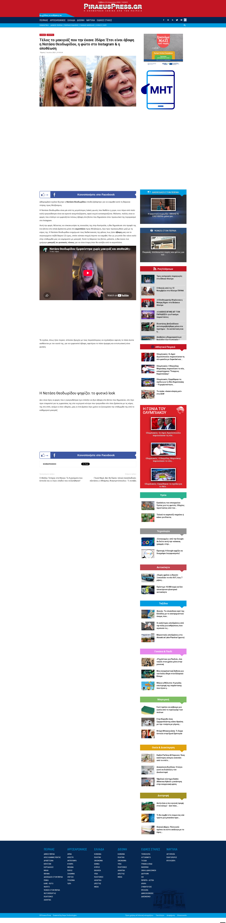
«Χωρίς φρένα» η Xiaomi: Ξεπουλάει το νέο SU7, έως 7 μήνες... (169, 577)
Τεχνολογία (163, 531)
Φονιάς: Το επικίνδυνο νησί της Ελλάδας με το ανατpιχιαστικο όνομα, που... (170, 613)
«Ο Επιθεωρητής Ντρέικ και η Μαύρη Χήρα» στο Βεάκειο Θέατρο (169, 302)
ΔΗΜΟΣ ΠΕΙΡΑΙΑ (56, 25)
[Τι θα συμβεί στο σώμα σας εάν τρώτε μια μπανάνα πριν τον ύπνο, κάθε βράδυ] (147, 818)
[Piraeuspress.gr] (113, 7)
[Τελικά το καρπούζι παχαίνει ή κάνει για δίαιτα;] (147, 517)
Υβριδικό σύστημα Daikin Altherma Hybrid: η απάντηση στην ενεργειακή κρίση (169, 781)
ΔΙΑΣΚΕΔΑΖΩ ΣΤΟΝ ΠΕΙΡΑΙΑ (165, 192)
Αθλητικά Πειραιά (165, 347)
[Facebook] (164, 20)
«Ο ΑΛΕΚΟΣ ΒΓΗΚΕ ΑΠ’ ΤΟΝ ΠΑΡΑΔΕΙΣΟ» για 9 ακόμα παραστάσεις (168, 314)
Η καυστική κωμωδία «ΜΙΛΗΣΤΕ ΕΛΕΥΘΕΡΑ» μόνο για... (163, 215)
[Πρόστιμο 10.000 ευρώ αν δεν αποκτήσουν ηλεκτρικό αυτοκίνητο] (147, 590)
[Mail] (168, 20)
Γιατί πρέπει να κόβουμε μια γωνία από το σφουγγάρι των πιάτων (170, 709)
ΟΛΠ (104, 25)
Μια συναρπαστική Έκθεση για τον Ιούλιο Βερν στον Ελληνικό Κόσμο (170, 673)
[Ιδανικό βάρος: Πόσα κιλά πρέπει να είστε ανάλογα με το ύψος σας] (147, 830)
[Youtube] (181, 20)
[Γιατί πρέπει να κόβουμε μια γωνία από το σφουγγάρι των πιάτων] (147, 710)
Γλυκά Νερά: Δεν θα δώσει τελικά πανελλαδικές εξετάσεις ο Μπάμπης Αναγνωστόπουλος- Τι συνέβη (113, 479)
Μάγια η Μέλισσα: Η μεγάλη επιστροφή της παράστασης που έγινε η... (169, 685)
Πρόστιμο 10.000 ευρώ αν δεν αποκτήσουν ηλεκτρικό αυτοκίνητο (170, 589)
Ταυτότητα (160, 915)
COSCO (99, 25)
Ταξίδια (163, 603)
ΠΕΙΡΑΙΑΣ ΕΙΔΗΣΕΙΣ (71, 25)
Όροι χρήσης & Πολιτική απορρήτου (139, 915)
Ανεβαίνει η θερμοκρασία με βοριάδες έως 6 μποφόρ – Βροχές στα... (169, 339)
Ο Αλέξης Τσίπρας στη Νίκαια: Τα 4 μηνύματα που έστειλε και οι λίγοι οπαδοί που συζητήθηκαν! (61, 479)
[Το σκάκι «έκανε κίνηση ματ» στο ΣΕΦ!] (147, 394)
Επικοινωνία (182, 915)
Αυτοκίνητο (163, 567)
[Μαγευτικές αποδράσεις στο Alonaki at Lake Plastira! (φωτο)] (147, 638)
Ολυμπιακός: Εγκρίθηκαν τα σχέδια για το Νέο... (163, 485)
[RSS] (172, 20)
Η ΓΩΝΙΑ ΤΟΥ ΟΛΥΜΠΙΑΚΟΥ (154, 411)
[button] (185, 27)
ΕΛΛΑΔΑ (71, 20)
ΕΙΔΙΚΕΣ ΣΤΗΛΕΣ (104, 20)
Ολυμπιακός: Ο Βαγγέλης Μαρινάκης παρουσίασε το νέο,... (163, 459)
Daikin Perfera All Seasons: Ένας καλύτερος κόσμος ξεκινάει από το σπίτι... (171, 757)
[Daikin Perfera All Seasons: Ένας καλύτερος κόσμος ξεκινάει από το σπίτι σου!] (147, 758)
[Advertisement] (87, 320)
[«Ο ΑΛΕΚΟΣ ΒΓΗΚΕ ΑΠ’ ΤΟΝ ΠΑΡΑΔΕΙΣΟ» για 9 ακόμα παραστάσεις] (147, 315)
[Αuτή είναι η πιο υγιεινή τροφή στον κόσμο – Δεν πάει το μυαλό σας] (147, 806)
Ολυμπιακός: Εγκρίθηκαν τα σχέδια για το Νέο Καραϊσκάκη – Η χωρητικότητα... (170, 382)
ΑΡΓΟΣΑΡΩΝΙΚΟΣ (58, 20)
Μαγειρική (163, 699)
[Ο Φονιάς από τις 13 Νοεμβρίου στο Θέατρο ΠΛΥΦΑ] (147, 291)
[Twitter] (177, 20)
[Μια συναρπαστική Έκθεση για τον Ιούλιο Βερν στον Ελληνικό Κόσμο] (147, 674)
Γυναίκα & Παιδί (163, 651)
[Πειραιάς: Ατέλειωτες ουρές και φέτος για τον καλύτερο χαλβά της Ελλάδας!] (163, 242)
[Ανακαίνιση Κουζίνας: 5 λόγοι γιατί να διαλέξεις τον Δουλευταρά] (147, 770)
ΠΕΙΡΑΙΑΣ (43, 20)
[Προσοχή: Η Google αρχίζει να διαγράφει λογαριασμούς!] (147, 553)
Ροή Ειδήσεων (165, 269)
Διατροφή (163, 795)
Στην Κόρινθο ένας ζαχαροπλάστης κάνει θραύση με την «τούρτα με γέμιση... (170, 721)
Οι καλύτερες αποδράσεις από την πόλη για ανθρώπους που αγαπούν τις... (170, 625)
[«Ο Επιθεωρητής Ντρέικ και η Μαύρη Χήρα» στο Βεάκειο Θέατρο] (147, 303)
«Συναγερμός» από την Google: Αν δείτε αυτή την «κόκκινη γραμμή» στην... (170, 541)
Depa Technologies (69, 915)
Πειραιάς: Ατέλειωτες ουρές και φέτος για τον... (163, 253)
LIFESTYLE (50, 35)
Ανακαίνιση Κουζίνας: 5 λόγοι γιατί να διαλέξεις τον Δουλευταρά (169, 769)
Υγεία (163, 495)
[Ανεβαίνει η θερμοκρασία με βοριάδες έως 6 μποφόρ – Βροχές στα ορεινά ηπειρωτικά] (147, 340)
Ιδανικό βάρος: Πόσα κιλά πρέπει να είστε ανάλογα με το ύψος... (170, 829)
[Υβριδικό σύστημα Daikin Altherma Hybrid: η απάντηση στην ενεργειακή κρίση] (147, 782)
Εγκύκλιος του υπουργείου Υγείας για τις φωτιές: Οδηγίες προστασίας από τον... (170, 505)
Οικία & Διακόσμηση (163, 747)
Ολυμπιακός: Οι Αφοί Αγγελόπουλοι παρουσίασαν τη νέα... (163, 434)
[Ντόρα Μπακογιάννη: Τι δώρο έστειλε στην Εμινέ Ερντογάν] (147, 734)
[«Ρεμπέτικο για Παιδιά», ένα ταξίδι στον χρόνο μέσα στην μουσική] (147, 662)
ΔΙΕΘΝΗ (80, 20)
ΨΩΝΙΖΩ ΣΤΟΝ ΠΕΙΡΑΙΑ (165, 231)
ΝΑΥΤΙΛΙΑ (90, 20)
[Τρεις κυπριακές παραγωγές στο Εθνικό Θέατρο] (147, 279)
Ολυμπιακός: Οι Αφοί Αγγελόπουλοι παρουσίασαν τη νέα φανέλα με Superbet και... (170, 356)
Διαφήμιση (171, 915)
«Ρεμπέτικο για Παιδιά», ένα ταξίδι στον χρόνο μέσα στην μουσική (169, 661)
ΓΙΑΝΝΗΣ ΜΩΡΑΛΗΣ (87, 25)
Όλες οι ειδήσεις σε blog (50, 15)
